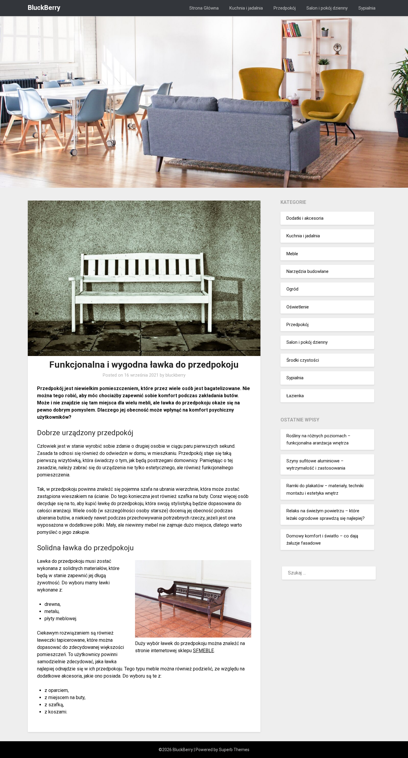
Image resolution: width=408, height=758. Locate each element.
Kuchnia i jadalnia (246, 8)
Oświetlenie (297, 307)
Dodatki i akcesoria (304, 218)
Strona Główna (204, 8)
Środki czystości (302, 360)
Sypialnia (366, 8)
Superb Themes (234, 749)
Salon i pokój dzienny (327, 8)
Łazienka (295, 395)
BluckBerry (44, 7)
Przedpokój (285, 8)
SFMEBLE (203, 650)
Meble (292, 253)
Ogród (292, 289)
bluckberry (175, 375)
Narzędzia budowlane (307, 271)
